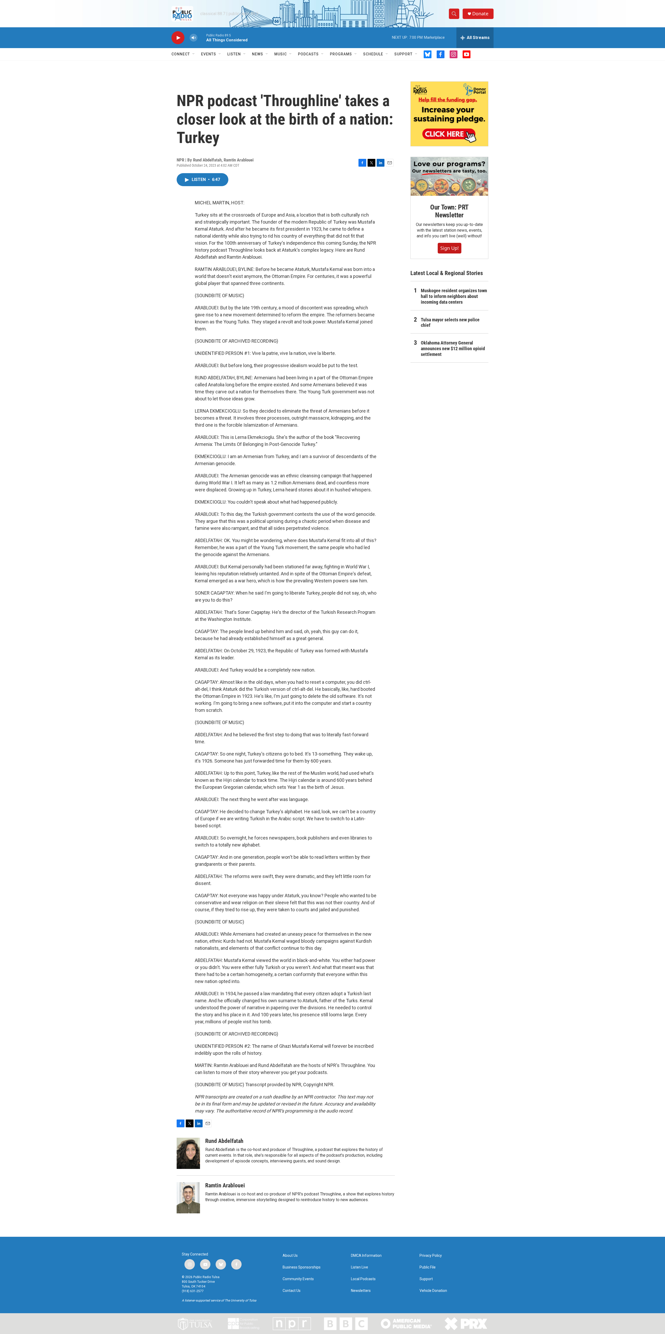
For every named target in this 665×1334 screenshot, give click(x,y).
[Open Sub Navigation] (194, 54)
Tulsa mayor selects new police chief (450, 322)
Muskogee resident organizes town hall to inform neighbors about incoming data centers (454, 296)
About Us (290, 1256)
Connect (180, 54)
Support (403, 54)
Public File (428, 1267)
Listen (234, 54)
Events (208, 54)
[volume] (193, 38)
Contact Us (292, 1291)
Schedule (373, 54)
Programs (341, 54)
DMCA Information (366, 1256)
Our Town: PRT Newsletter (449, 211)
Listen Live (359, 1267)
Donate (480, 13)
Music (280, 54)
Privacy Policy (431, 1256)
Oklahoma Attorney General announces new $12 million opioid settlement (453, 348)
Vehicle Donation (433, 1291)
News (257, 54)
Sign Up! (449, 248)
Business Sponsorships (302, 1267)
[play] (178, 38)
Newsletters (361, 1291)
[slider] (202, 37)
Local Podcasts (363, 1279)
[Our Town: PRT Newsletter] (449, 176)
